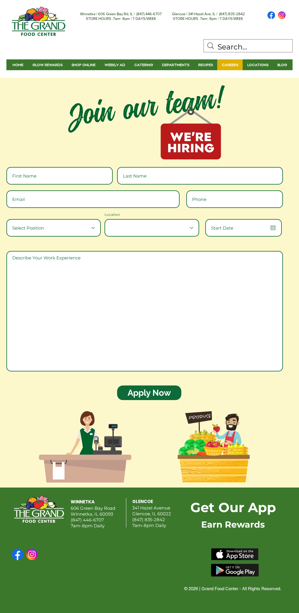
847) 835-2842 (232, 14)
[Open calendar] (273, 227)
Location (112, 214)
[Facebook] (271, 15)
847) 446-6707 (149, 14)
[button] (175, 64)
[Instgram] (282, 15)
